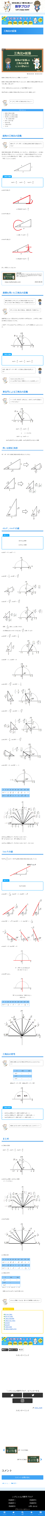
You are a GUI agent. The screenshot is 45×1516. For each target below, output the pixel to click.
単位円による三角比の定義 (11, 116)
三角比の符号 (8, 124)
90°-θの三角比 (8, 1314)
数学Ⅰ (5, 1349)
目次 (20, 110)
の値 (7, 122)
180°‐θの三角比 (9, 1316)
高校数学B (33, 1503)
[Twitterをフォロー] (33, 1395)
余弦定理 (7, 1325)
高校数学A (33, 1500)
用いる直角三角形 (10, 118)
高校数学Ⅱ (12, 1503)
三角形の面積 (8, 1327)
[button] (40, 704)
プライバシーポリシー (22, 1509)
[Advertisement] (22, 40)
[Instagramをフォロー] (22, 1400)
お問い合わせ (33, 1506)
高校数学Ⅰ (12, 1500)
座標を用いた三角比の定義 (11, 115)
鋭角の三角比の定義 (9, 113)
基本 (21, 1349)
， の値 (9, 120)
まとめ (6, 126)
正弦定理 (7, 1322)
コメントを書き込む (22, 1477)
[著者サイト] (12, 1395)
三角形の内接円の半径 (10, 1329)
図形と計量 (13, 1349)
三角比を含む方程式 (10, 1320)
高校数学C (12, 1506)
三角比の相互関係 (9, 1318)
